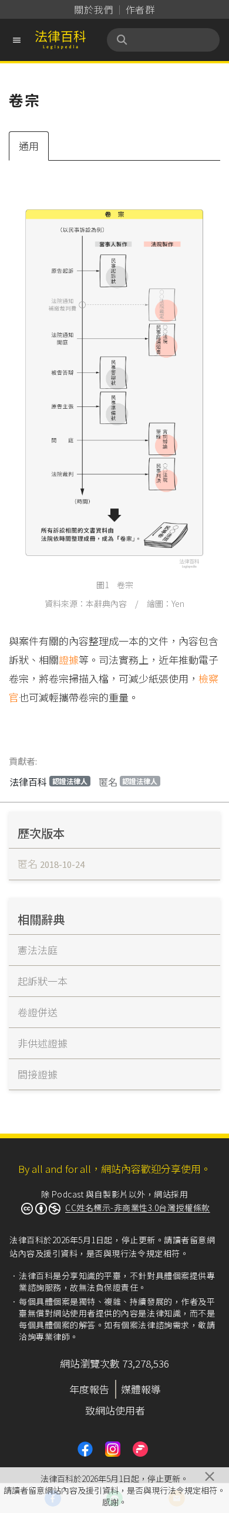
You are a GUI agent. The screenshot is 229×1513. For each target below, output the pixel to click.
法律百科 (48, 782)
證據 (69, 659)
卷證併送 (38, 1012)
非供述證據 (43, 1043)
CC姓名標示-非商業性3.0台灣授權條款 (137, 1207)
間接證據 (38, 1074)
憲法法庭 (38, 949)
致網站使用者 (115, 1410)
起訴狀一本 (43, 980)
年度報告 (89, 1389)
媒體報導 (141, 1389)
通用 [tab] (29, 145)
